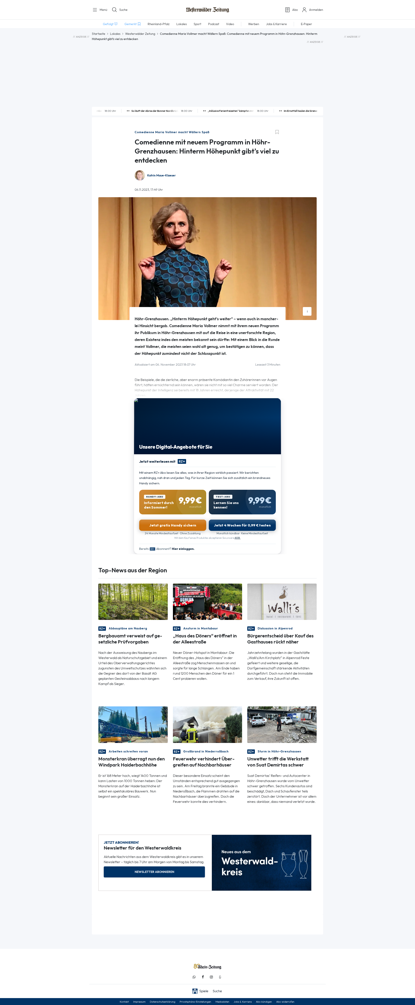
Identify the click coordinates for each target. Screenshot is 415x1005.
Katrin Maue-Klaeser (161, 175)
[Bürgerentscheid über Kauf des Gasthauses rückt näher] (282, 601)
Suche (123, 10)
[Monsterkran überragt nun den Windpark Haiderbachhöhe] (133, 724)
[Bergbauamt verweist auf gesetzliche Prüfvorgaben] (133, 601)
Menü (103, 10)
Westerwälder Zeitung (140, 34)
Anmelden (316, 10)
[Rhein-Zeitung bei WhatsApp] (194, 977)
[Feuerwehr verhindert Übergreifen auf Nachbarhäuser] (207, 724)
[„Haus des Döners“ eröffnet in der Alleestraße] (207, 601)
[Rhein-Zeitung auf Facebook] (203, 977)
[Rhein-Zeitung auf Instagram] (211, 977)
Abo (295, 10)
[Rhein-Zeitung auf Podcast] (220, 977)
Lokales (115, 34)
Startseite (98, 34)
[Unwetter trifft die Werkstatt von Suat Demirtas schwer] (282, 724)
